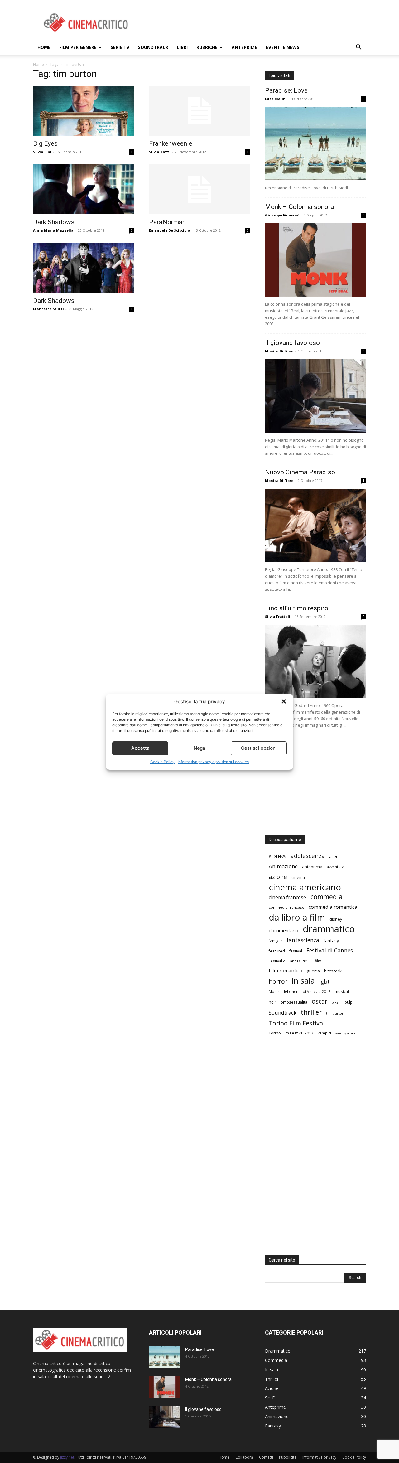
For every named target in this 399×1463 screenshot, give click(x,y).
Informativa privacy (319, 1457)
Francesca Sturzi (48, 309)
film (318, 961)
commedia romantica (333, 907)
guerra (313, 971)
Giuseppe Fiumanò (282, 215)
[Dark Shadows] (83, 189)
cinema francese (287, 897)
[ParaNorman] (199, 189)
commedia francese (286, 907)
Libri (182, 47)
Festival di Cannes (329, 950)
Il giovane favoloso (292, 342)
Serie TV (120, 47)
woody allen (345, 1033)
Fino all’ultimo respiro (296, 608)
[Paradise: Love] (315, 143)
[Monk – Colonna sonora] (315, 260)
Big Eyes (45, 143)
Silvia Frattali (277, 616)
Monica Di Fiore (279, 351)
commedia (326, 897)
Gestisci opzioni (259, 748)
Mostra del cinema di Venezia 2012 (299, 991)
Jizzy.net (67, 1457)
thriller (311, 1012)
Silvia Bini (42, 151)
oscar (319, 1001)
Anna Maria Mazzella (53, 230)
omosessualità (294, 1002)
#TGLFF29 (277, 856)
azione (278, 876)
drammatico (329, 929)
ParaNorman (167, 222)
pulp (348, 1002)
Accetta (140, 748)
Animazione (283, 866)
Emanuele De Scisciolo (169, 230)
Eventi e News (282, 47)
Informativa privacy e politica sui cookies (213, 761)
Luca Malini (276, 98)
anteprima (312, 867)
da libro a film (297, 917)
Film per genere (78, 47)
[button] (284, 701)
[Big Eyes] (83, 111)
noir (272, 1002)
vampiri (324, 1032)
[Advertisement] (252, 23)
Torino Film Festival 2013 (291, 1033)
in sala (303, 980)
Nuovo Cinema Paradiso (300, 472)
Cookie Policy (162, 761)
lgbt (324, 981)
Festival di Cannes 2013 (289, 960)
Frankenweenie (170, 143)
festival (295, 950)
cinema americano (305, 887)
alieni (334, 856)
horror (278, 981)
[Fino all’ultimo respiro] (315, 661)
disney (335, 919)
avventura (335, 866)
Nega (199, 748)
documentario (283, 930)
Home (43, 47)
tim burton (335, 1013)
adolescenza (308, 855)
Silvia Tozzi (160, 151)
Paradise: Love (286, 90)
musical (342, 991)
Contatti (266, 1457)
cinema (298, 877)
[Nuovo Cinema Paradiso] (315, 525)
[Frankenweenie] (199, 111)
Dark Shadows (54, 222)
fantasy (331, 940)
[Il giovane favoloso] (315, 396)
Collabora (244, 1457)
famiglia (275, 940)
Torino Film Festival (296, 1023)
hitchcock (333, 971)
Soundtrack (153, 47)
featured (277, 951)
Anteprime (244, 47)
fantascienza (303, 940)
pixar (336, 1002)
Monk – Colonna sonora (299, 207)
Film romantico (285, 970)
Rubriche (207, 47)
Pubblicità (287, 1457)
